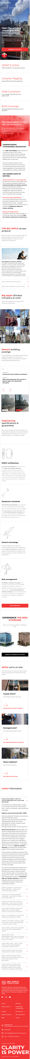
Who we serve (6, 1006)
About (3, 1003)
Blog (3, 1017)
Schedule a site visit (15, 49)
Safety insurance (6, 1014)
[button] (3, 389)
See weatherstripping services (13, 742)
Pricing (4, 1011)
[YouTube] (9, 997)
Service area (19, 1011)
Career (18, 1017)
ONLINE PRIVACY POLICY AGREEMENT (10, 1056)
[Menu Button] (26, 2)
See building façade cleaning (13, 708)
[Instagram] (6, 997)
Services (18, 1003)
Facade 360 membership (19, 1007)
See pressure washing (10, 776)
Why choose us (15, 605)
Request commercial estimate (15, 654)
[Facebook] (2, 997)
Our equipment (20, 1014)
